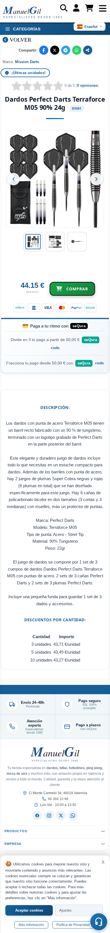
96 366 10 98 (58, 799)
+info (55, 348)
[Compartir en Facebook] (43, 50)
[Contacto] (98, 921)
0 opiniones (87, 85)
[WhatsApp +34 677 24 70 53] (73, 815)
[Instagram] (49, 815)
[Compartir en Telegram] (65, 50)
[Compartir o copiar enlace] (87, 50)
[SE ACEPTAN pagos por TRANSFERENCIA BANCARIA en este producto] (34, 308)
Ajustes (65, 910)
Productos (16, 831)
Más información (31, 925)
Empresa (13, 843)
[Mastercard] (62, 308)
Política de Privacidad (73, 925)
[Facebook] (37, 815)
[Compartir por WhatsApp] (76, 50)
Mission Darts (27, 62)
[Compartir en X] (54, 50)
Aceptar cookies (29, 910)
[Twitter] (61, 815)
